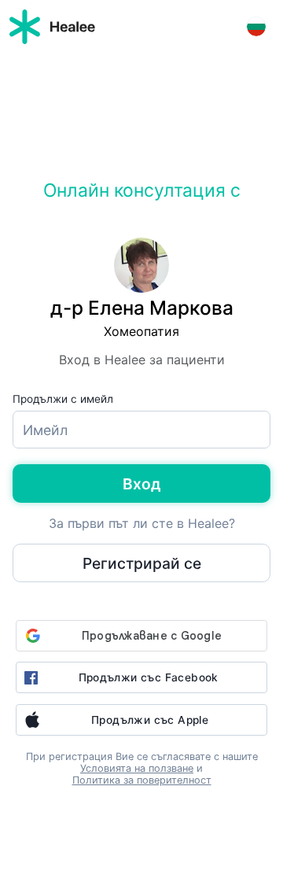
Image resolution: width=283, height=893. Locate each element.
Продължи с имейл (63, 399)
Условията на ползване (136, 768)
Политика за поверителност (141, 780)
